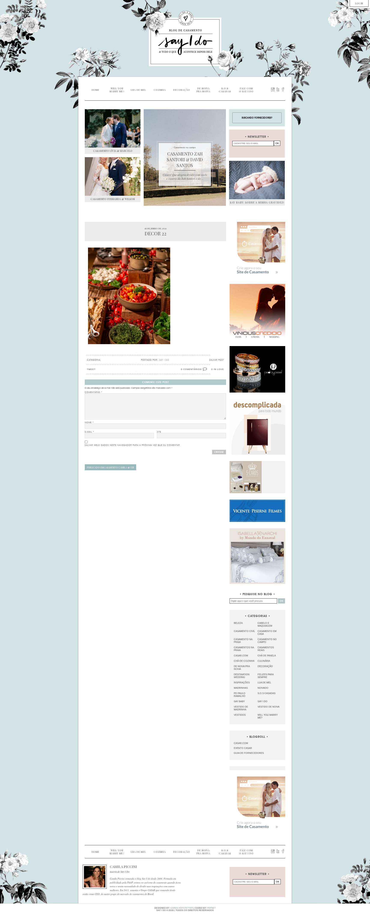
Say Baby (239, 701)
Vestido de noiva (268, 706)
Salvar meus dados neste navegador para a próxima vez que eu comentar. (133, 445)
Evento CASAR (243, 748)
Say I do (262, 701)
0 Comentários (191, 369)
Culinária (264, 661)
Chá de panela (267, 655)
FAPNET (211, 908)
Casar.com (241, 655)
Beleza (238, 623)
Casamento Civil (244, 631)
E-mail (89, 432)
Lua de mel (264, 682)
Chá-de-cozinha (244, 661)
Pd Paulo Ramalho (239, 694)
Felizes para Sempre (265, 675)
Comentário (93, 392)
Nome (89, 422)
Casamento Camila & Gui (110, 467)
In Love (219, 369)
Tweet (91, 369)
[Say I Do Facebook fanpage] (283, 89)
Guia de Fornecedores (249, 753)
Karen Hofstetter (181, 908)
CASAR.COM (241, 743)
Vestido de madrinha (241, 708)
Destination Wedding (241, 675)
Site (159, 432)
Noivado (263, 688)
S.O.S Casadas (266, 693)
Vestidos (240, 715)
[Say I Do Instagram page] (273, 89)
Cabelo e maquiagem (265, 624)
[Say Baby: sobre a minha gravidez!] (257, 180)
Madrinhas (241, 688)
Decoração (265, 666)
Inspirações (242, 682)
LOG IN (359, 3)
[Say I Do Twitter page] (278, 89)
